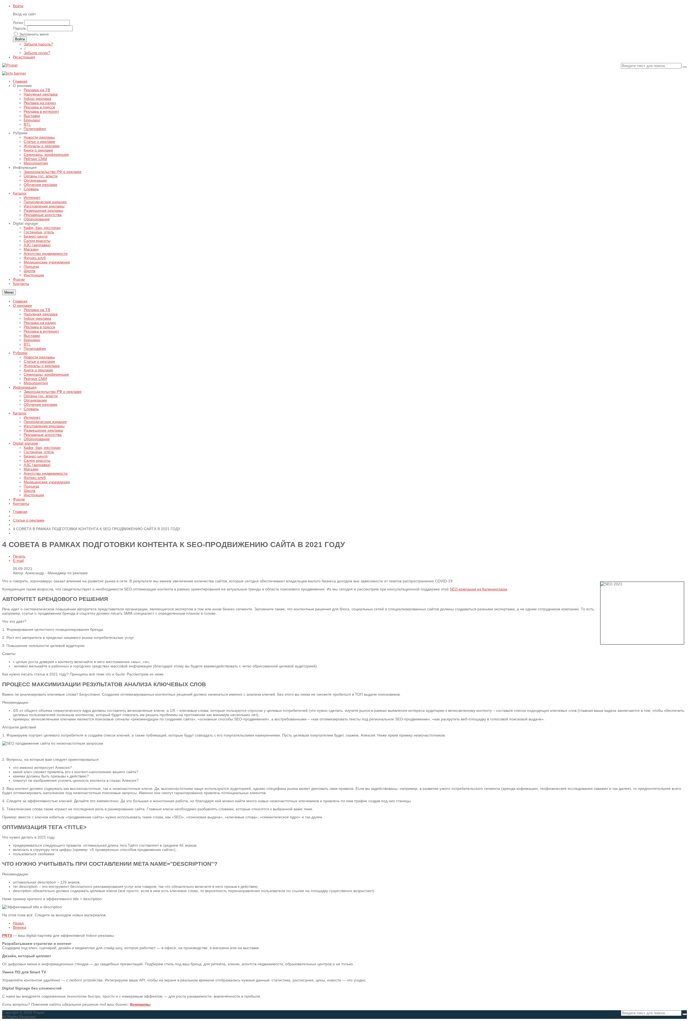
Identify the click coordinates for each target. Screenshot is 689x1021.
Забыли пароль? (38, 44)
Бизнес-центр (36, 456)
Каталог (20, 413)
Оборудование (37, 439)
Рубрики (20, 353)
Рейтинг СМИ (35, 378)
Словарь (31, 409)
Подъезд (31, 486)
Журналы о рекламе (42, 366)
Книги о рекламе (38, 370)
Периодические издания (45, 422)
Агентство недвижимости (46, 473)
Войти (18, 6)
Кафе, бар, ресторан (42, 447)
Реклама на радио (40, 323)
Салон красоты (37, 460)
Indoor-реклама (37, 318)
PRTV (7, 935)
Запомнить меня (34, 34)
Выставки (32, 335)
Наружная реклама (41, 314)
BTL (27, 344)
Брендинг (32, 340)
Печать (19, 556)
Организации (35, 400)
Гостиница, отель (39, 452)
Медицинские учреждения (47, 482)
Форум (19, 499)
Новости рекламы (39, 357)
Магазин (31, 469)
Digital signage (25, 443)
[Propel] (9, 65)
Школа (29, 490)
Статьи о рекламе (39, 361)
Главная (20, 301)
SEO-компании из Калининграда (478, 589)
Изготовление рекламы (44, 426)
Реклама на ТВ (37, 310)
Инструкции (34, 495)
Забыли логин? (37, 53)
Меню (9, 292)
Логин (18, 22)
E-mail (18, 560)
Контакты (21, 503)
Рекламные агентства (43, 434)
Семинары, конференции (46, 374)
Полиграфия (35, 348)
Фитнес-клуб (35, 478)
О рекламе (22, 305)
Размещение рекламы (43, 430)
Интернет (32, 417)
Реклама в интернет (41, 331)
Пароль (19, 28)
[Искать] (685, 67)
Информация (25, 387)
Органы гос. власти (41, 396)
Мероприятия (36, 383)
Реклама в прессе (39, 327)
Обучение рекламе (40, 404)
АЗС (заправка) (37, 465)
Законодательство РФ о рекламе (53, 391)
